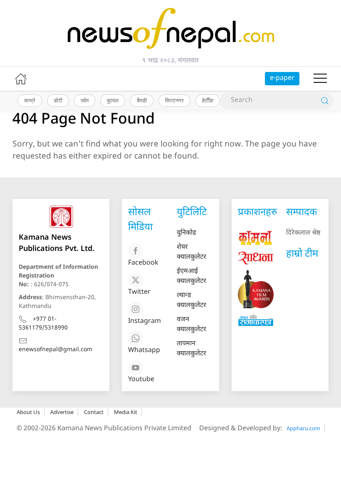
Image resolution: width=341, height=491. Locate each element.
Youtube (141, 379)
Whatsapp (144, 350)
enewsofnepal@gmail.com (55, 350)
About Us (28, 412)
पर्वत (85, 100)
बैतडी (142, 100)
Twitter (139, 292)
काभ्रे (29, 100)
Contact (94, 412)
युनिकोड (186, 233)
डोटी (58, 100)
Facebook (143, 263)
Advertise (62, 412)
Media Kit (125, 412)
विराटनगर (174, 100)
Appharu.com (303, 428)
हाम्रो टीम (302, 254)
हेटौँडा (207, 100)
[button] (320, 79)
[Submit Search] (324, 100)
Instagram (144, 321)
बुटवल (113, 100)
